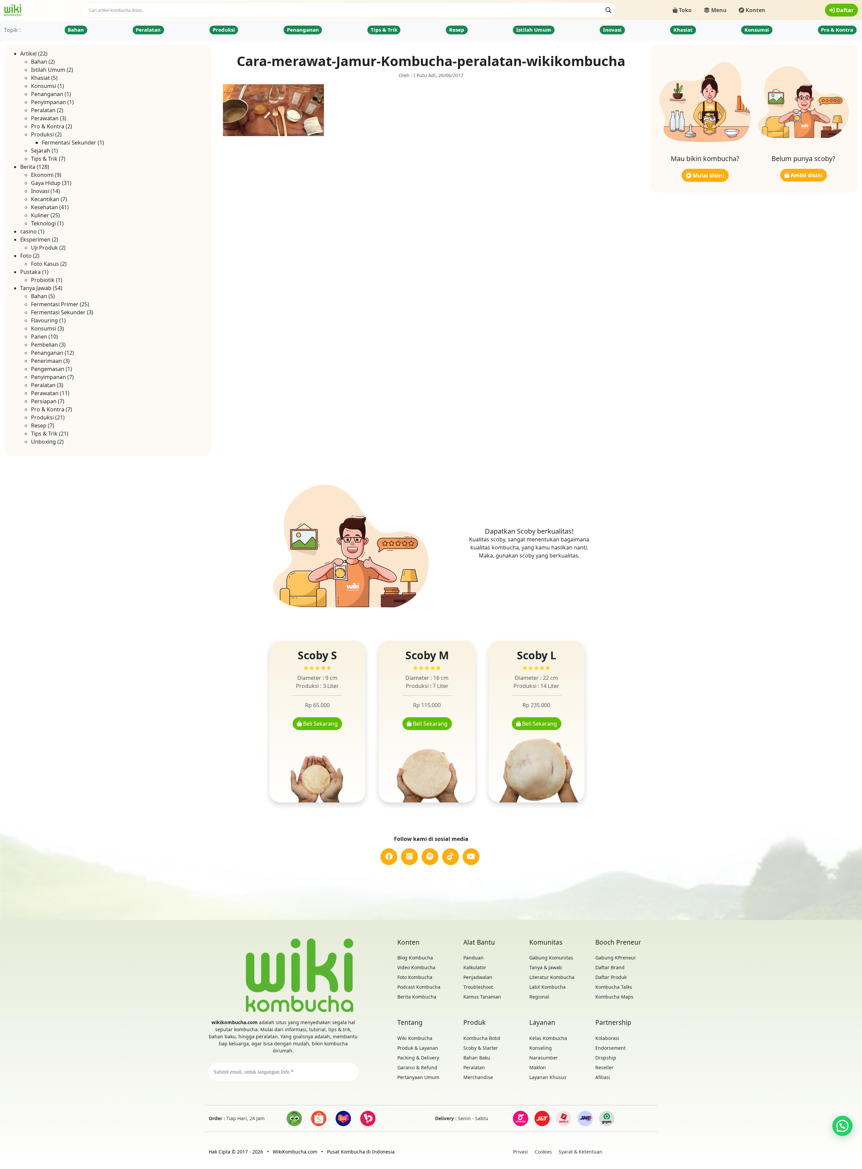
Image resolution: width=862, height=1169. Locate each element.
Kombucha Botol (481, 1038)
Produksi (224, 29)
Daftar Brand (610, 967)
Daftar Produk (611, 977)
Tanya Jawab (36, 288)
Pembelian (44, 344)
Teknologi (43, 223)
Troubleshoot (478, 987)
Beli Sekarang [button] (320, 723)
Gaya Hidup (46, 183)
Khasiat (683, 29)
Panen (39, 336)
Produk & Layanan (417, 1048)
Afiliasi (602, 1077)
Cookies (543, 1151)
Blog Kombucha (415, 957)
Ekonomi (42, 175)
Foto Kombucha (414, 977)
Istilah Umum (533, 29)
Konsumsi (756, 29)
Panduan (473, 957)
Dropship (605, 1057)
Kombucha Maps (614, 996)
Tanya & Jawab (545, 967)
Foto (26, 255)
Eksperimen (35, 239)
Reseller (604, 1067)
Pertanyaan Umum (418, 1077)
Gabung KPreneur (615, 957)
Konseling (540, 1048)
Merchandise (478, 1077)
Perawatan (45, 118)
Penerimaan (46, 361)
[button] (842, 1126)
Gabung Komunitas (551, 957)
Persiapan (44, 401)
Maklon (537, 1067)
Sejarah (40, 150)
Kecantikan (45, 199)
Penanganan (303, 29)
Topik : (12, 30)
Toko (684, 10)
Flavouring (44, 320)
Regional (539, 996)
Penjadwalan (477, 977)
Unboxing (43, 441)
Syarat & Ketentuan (580, 1151)
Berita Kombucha (416, 996)
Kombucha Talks (613, 987)
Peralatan (148, 29)
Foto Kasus (45, 263)
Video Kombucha (416, 967)
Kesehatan (44, 207)
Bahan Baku (476, 1057)
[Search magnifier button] (608, 10)
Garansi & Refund (417, 1067)
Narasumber (543, 1057)
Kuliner (40, 215)
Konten (754, 10)
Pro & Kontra (837, 29)
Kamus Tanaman (482, 996)
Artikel (28, 53)
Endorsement (610, 1048)
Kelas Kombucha (548, 1038)
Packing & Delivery (418, 1057)
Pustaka (30, 272)
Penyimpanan (48, 102)
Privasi (520, 1151)
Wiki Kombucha (414, 1038)
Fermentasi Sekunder (69, 142)
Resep (456, 29)
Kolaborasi (607, 1038)
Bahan (76, 29)
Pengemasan (47, 369)
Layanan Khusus (547, 1077)
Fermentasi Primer (54, 304)
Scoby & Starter (480, 1048)
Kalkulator (474, 967)
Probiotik (43, 280)
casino (28, 231)
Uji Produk (44, 247)
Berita (27, 166)
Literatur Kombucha (551, 977)
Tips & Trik (384, 29)
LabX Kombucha (547, 987)
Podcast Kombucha (418, 987)
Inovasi (612, 29)
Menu (718, 10)
